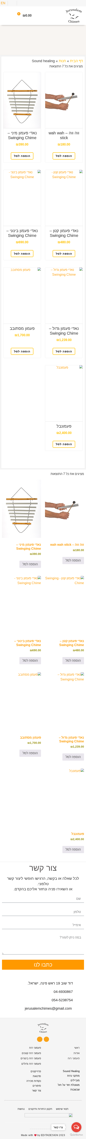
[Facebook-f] (39, 1039)
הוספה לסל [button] (64, 156)
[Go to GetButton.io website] (76, 1135)
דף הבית (76, 61)
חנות (62, 61)
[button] (6, 15)
